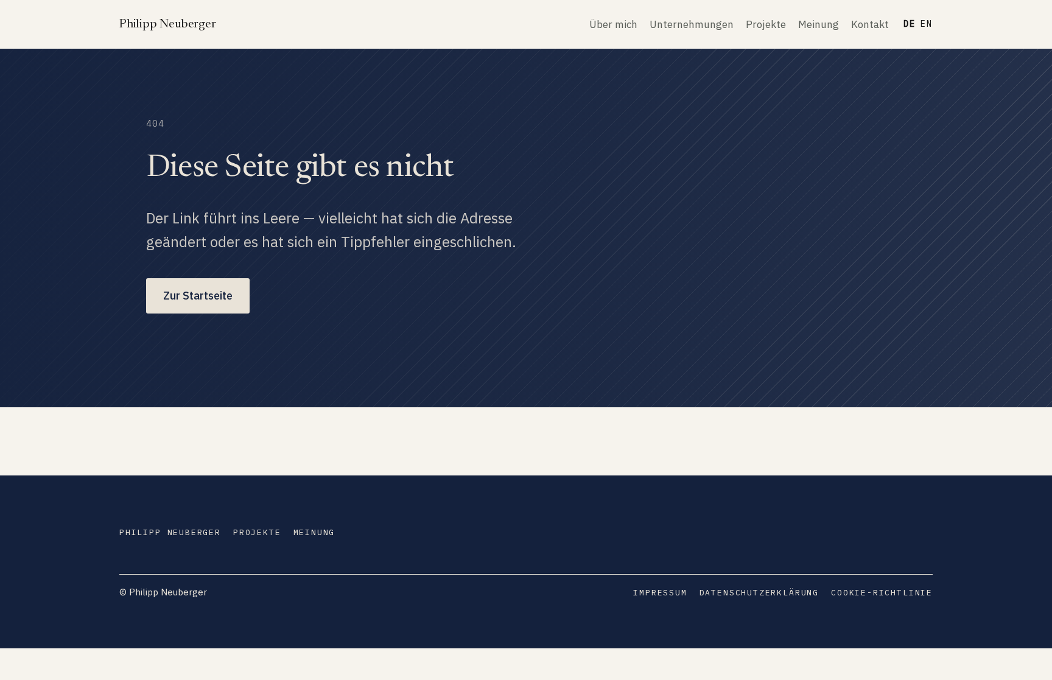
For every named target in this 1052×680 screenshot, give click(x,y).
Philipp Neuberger (167, 24)
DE (909, 23)
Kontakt (870, 24)
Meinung (818, 24)
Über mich (613, 24)
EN (926, 23)
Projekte (766, 24)
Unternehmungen (692, 24)
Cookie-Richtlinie (882, 592)
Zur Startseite (198, 296)
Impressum (660, 592)
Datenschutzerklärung (759, 592)
